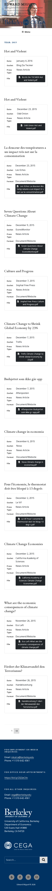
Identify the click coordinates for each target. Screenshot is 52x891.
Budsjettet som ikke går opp (23, 379)
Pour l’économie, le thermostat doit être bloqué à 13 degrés (25, 486)
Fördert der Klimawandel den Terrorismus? (24, 668)
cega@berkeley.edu (21, 794)
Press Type (9, 71)
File (8, 78)
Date (9, 61)
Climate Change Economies (23, 544)
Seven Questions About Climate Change (20, 213)
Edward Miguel (19, 4)
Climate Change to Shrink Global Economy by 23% (22, 325)
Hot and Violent (15, 51)
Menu (27, 32)
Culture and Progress (18, 271)
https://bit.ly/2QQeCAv (16, 777)
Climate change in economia (24, 431)
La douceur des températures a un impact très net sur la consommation (25, 151)
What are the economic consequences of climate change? (21, 606)
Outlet (10, 65)
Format (10, 181)
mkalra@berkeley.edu (22, 757)
